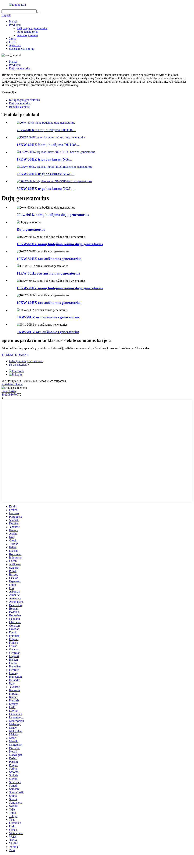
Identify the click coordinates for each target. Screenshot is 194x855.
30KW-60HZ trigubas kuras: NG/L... (45, 189)
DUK (12, 41)
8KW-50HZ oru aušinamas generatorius (48, 317)
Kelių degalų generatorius (32, 28)
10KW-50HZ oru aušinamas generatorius (49, 259)
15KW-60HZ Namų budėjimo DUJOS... (48, 145)
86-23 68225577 (19, 364)
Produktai (15, 24)
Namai (13, 21)
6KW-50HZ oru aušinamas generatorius (48, 332)
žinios (12, 38)
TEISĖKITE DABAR (15, 354)
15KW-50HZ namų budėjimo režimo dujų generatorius (60, 288)
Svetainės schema (12, 384)
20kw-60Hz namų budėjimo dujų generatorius (53, 215)
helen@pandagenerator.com (26, 361)
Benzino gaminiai (27, 35)
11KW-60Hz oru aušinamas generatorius (48, 273)
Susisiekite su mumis (21, 48)
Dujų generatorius (27, 31)
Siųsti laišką (9, 391)
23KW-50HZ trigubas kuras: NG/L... (45, 174)
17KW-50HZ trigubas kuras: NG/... (44, 159)
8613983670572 (11, 394)
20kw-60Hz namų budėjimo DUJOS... (46, 130)
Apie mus (15, 45)
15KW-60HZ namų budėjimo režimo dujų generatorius (60, 244)
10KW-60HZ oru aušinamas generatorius (49, 303)
